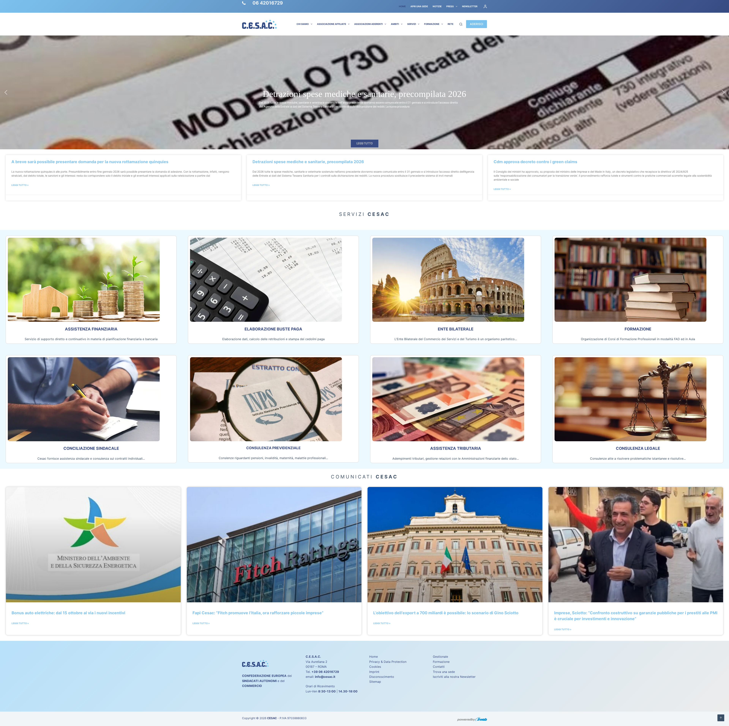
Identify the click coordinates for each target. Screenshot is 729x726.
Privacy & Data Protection (387, 662)
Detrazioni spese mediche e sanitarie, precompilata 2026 (308, 161)
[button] (364, 92)
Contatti (439, 667)
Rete (450, 24)
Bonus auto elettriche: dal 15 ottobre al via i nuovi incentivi (68, 612)
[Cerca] (460, 24)
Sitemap (375, 682)
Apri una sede (419, 6)
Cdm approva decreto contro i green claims (364, 94)
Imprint (374, 672)
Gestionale (440, 656)
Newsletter (469, 6)
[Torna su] (720, 717)
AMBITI (395, 24)
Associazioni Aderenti (368, 24)
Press (450, 6)
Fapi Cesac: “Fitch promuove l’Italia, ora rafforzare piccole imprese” (258, 612)
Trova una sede (444, 672)
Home (402, 6)
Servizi (411, 24)
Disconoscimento (381, 677)
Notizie (437, 6)
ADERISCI (476, 24)
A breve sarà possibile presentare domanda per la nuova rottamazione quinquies (89, 161)
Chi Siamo (303, 24)
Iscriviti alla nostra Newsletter (454, 677)
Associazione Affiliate (331, 24)
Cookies (375, 667)
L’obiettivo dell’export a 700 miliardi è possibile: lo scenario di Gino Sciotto (445, 612)
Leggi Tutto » (20, 185)
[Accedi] (485, 6)
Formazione (431, 24)
